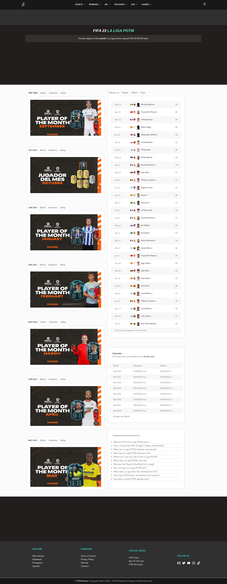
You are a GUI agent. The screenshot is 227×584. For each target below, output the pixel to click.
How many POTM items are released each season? (137, 475)
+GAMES (145, 4)
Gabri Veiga (146, 127)
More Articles (38, 556)
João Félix (145, 172)
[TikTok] (198, 563)
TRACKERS (119, 4)
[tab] (33, 93)
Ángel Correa (146, 187)
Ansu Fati (145, 285)
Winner (43, 93)
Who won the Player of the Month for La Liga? (134, 464)
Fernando (145, 233)
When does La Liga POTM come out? (130, 460)
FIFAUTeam (82, 581)
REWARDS (94, 4)
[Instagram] (193, 563)
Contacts (85, 566)
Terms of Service (88, 556)
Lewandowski (146, 142)
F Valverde (145, 149)
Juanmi (144, 195)
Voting (63, 93)
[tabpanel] (65, 118)
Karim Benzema (148, 165)
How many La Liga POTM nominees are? (132, 453)
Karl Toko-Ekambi (148, 323)
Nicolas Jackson (147, 104)
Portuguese (37, 563)
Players (125, 93)
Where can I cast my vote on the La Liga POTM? (136, 457)
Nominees (53, 93)
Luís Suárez (146, 316)
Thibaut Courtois (148, 180)
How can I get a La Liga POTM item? (130, 468)
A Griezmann (146, 119)
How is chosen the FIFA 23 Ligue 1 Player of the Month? (139, 446)
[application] (84, 4)
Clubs (142, 93)
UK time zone (148, 357)
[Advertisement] (113, 16)
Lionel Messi (146, 248)
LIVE (133, 4)
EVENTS (79, 4)
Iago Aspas (145, 263)
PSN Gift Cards (136, 564)
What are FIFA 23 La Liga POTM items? (131, 442)
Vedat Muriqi (146, 157)
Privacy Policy (87, 559)
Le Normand (146, 210)
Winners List (114, 93)
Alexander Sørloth (148, 134)
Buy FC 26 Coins (136, 561)
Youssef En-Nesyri (149, 112)
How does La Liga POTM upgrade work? (131, 479)
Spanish (36, 566)
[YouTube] (188, 563)
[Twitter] (183, 563)
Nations (134, 93)
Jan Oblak (145, 225)
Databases (37, 559)
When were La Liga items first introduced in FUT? (136, 471)
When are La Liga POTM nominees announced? (135, 449)
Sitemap (84, 563)
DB (106, 4)
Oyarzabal (145, 278)
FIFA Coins (134, 558)
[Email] (178, 563)
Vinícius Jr (145, 202)
